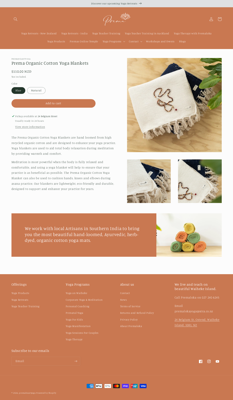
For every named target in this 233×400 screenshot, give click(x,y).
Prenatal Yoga (74, 312)
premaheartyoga (27, 393)
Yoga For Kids (74, 319)
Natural (36, 90)
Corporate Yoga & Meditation (84, 299)
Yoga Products (20, 293)
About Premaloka (131, 326)
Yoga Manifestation (78, 326)
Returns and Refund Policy (137, 312)
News (123, 299)
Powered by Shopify (46, 393)
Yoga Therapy (74, 339)
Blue (18, 90)
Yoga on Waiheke (76, 293)
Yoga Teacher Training (25, 306)
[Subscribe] (76, 361)
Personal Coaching (77, 306)
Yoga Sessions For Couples (82, 332)
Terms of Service (130, 306)
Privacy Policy (129, 319)
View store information (30, 126)
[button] (15, 19)
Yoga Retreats (19, 299)
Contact (125, 293)
